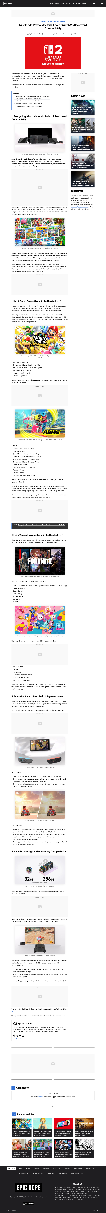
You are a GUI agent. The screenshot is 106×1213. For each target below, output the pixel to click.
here (13, 1011)
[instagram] (17, 1035)
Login (20, 1168)
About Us (36, 1168)
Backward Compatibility (26, 1016)
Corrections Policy (38, 1173)
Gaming (84, 3)
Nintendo (36, 1016)
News (57, 3)
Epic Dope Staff (35, 34)
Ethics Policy (50, 1173)
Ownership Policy (63, 1173)
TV (73, 3)
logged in (40, 1096)
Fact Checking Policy (23, 1173)
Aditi (64, 1016)
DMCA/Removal (78, 1168)
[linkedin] (23, 1035)
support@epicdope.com (79, 207)
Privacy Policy (56, 1168)
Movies (78, 3)
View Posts (17, 1039)
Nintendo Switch (59, 21)
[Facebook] (14, 1035)
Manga (68, 3)
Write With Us (11, 1168)
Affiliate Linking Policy (77, 1173)
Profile (28, 1168)
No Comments (65, 34)
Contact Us (46, 1168)
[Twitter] (20, 1035)
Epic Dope (13, 1210)
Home (51, 3)
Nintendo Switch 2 (45, 1016)
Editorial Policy (90, 1168)
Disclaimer (67, 1168)
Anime (62, 3)
